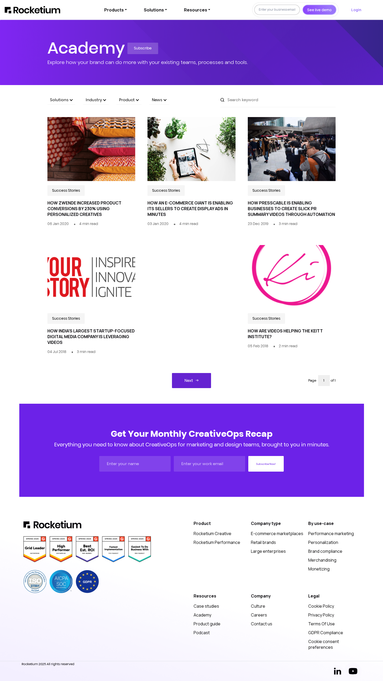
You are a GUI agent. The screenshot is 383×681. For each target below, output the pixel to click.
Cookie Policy (321, 606)
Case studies (206, 606)
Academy (202, 615)
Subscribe (143, 48)
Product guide (207, 624)
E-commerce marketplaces (277, 533)
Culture (258, 606)
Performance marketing (331, 533)
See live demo (319, 9)
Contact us (261, 624)
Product (127, 99)
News (157, 99)
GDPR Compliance (325, 632)
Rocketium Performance (217, 542)
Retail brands (263, 542)
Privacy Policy (321, 615)
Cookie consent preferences (323, 644)
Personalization (323, 542)
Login (356, 9)
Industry (94, 99)
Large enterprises (268, 551)
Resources (195, 10)
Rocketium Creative (212, 533)
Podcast (202, 632)
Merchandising (322, 560)
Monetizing (319, 569)
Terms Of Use (321, 624)
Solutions (154, 10)
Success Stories (66, 190)
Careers (259, 615)
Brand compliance (325, 551)
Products (114, 10)
